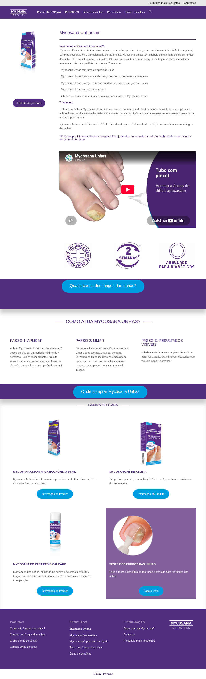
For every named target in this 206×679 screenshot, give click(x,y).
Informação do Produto (55, 493)
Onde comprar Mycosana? (139, 628)
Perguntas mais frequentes (164, 2)
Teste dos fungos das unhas (86, 647)
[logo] (18, 12)
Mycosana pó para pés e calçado (89, 641)
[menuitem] (164, 3)
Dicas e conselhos (80, 653)
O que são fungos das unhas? (27, 628)
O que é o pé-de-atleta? (23, 640)
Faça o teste (151, 590)
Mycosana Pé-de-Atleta (83, 635)
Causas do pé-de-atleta (23, 646)
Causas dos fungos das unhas (27, 634)
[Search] (150, 12)
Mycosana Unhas (80, 628)
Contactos (190, 2)
